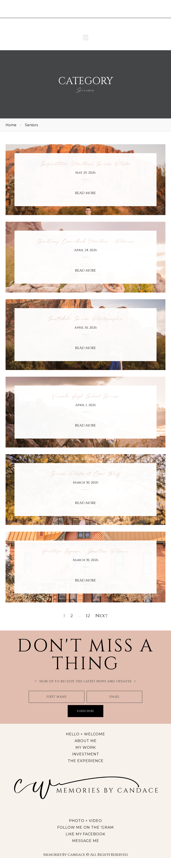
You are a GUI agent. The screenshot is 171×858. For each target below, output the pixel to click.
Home (11, 125)
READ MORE (85, 193)
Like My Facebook (85, 834)
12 (88, 616)
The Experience (86, 761)
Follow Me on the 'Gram (85, 827)
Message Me (85, 841)
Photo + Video (85, 821)
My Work (85, 747)
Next (101, 616)
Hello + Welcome (85, 734)
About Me (85, 741)
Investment (85, 754)
